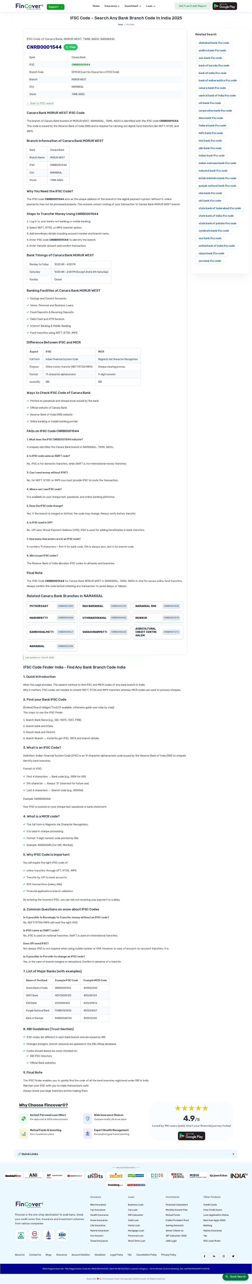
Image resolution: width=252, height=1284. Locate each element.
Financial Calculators (177, 1204)
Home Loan (134, 1225)
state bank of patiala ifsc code (217, 223)
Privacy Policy (168, 1254)
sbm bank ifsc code (210, 193)
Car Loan (133, 1210)
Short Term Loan (136, 1241)
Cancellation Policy (146, 1254)
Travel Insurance (99, 1241)
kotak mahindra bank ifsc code (217, 178)
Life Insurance (97, 1225)
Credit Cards (210, 1204)
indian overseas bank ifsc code (217, 163)
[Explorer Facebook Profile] (204, 1256)
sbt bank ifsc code (210, 200)
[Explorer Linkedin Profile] (214, 1256)
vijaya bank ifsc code (211, 253)
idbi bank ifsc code (210, 148)
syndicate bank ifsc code (214, 230)
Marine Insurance (99, 1230)
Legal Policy (116, 1254)
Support (54, 6)
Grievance (61, 1254)
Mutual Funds (173, 1215)
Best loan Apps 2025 (214, 1220)
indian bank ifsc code (211, 155)
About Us (20, 1254)
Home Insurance (99, 1220)
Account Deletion (81, 1254)
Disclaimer (100, 1254)
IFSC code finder (212, 1241)
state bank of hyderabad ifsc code (220, 208)
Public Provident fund (177, 1220)
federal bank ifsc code (212, 125)
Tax (205, 1235)
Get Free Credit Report (193, 6)
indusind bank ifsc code (213, 170)
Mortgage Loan (136, 1230)
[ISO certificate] (62, 1235)
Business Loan (135, 1204)
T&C (130, 1254)
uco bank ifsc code (210, 238)
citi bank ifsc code (210, 103)
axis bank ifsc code (210, 58)
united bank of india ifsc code (217, 245)
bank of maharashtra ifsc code (218, 80)
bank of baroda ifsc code (214, 65)
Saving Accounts (175, 1225)
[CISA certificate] (35, 1235)
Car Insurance (97, 1210)
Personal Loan (135, 1235)
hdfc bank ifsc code (211, 133)
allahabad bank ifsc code (214, 43)
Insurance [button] (111, 6)
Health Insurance (99, 1215)
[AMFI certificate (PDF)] (21, 1235)
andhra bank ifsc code (212, 50)
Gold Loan (133, 1220)
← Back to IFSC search (40, 103)
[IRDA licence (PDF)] (48, 1235)
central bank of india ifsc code (217, 95)
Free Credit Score (212, 1210)
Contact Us (35, 1254)
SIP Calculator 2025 (176, 1235)
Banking (207, 1225)
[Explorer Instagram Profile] (223, 1256)
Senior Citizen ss (174, 1230)
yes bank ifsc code (210, 261)
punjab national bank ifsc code (217, 185)
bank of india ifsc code (212, 73)
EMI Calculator (135, 1215)
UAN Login (171, 1241)
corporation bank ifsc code (215, 110)
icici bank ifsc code (210, 140)
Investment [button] (131, 6)
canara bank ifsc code (212, 88)
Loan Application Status (216, 1215)
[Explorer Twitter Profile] (233, 1256)
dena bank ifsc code (211, 118)
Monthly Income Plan (177, 1210)
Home (96, 6)
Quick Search (238, 1276)
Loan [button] (149, 6)
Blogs (49, 1254)
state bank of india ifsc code (216, 215)
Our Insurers (96, 1235)
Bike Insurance (98, 1204)
